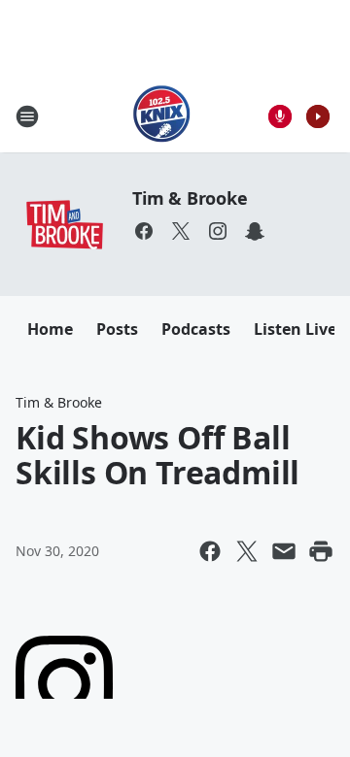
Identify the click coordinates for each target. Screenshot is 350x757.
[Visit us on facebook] (144, 231)
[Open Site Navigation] (27, 116)
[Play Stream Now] (318, 116)
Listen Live (295, 329)
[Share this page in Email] (284, 551)
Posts (117, 329)
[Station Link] (162, 116)
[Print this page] (320, 551)
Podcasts (195, 329)
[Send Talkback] (280, 116)
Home (50, 329)
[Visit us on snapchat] (254, 231)
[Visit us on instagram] (217, 231)
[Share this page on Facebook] (210, 551)
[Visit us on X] (180, 231)
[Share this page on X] (247, 551)
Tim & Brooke (190, 198)
